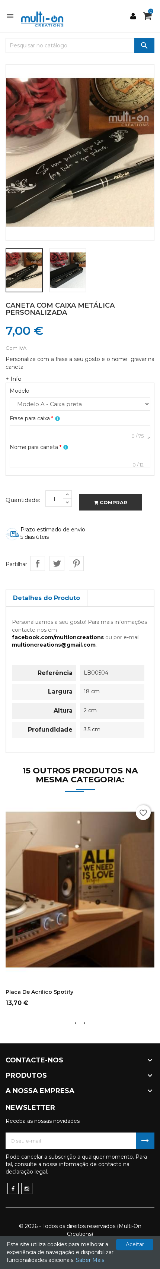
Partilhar (37, 563)
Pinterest (76, 563)
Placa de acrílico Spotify (39, 992)
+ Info (14, 378)
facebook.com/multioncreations (58, 637)
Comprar (112, 502)
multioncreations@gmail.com (54, 644)
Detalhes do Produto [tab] (46, 597)
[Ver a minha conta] (134, 16)
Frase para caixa (31, 418)
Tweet (56, 563)
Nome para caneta (35, 447)
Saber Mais (90, 1260)
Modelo (19, 390)
